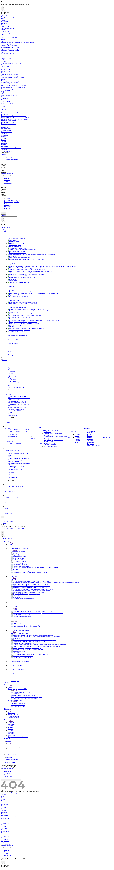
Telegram (7, 180)
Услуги (10, 687)
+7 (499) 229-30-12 (6, 151)
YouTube (6, 181)
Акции (3, 796)
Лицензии (4, 814)
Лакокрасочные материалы (19, 551)
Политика (4, 829)
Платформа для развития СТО (20, 692)
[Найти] (2, 8)
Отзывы (3, 809)
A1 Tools (14, 609)
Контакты (4, 812)
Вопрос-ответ (5, 841)
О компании (4, 804)
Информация (5, 818)
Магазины (4, 821)
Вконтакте (7, 178)
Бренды (3, 799)
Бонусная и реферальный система (11, 817)
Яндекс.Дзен (8, 183)
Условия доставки (6, 825)
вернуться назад (5, 793)
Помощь (3, 833)
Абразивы (14, 579)
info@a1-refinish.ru (7, 173)
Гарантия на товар (6, 826)
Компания (11, 722)
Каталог (10, 544)
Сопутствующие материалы (19, 633)
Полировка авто (16, 623)
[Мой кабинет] (1, 519)
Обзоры (3, 842)
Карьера (3, 810)
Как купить (11, 713)
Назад (11, 543)
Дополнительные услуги (18, 703)
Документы (4, 815)
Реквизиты (4, 828)
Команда (3, 807)
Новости (3, 806)
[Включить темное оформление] (3, 213)
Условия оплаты (6, 823)
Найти (3, 861)
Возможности (5, 831)
